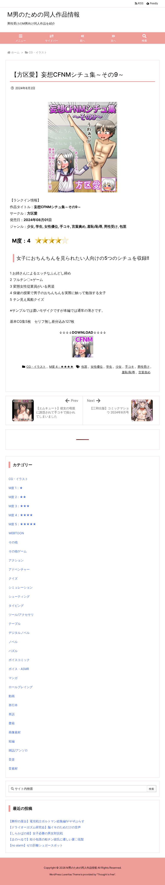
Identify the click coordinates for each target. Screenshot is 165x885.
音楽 (12, 759)
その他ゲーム (18, 551)
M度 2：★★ (17, 497)
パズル (13, 651)
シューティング (19, 596)
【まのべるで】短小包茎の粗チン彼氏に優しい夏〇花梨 (46, 839)
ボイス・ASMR (19, 669)
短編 (12, 741)
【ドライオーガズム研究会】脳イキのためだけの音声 (45, 827)
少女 (119, 366)
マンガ (13, 678)
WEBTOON (16, 533)
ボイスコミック (19, 660)
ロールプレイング (21, 687)
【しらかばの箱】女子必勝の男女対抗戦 (36, 833)
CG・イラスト (38, 52)
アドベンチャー (19, 569)
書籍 (12, 723)
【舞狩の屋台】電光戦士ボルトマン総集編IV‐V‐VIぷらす (46, 821)
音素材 (13, 768)
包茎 (84, 366)
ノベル (13, 641)
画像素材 (15, 732)
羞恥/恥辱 (128, 372)
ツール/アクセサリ (21, 614)
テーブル (15, 623)
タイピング (16, 605)
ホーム (15, 52)
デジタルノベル (19, 632)
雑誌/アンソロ (18, 750)
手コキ (129, 366)
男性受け (144, 366)
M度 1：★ (16, 488)
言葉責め (144, 372)
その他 (13, 542)
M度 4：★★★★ (61, 366)
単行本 (13, 705)
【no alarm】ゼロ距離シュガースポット (36, 845)
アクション (16, 560)
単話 (12, 714)
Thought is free (106, 874)
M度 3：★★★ (19, 506)
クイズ (13, 578)
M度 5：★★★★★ (22, 524)
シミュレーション (21, 587)
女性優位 (97, 366)
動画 (12, 696)
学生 (109, 366)
